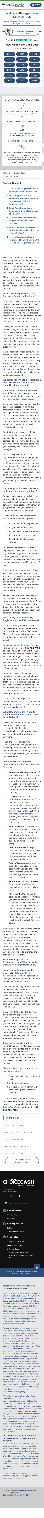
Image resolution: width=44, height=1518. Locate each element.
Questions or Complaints (15, 1241)
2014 (35, 64)
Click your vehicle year (22, 48)
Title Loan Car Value (14, 1153)
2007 (9, 80)
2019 (9, 59)
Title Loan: (8, 767)
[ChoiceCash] (18, 1182)
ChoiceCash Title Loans (14, 928)
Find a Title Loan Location (17, 1146)
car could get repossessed (20, 399)
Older (22, 80)
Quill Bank (10, 1228)
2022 (9, 54)
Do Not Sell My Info (9, 1495)
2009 (22, 75)
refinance (31, 515)
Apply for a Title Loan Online (18, 1132)
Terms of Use (11, 1218)
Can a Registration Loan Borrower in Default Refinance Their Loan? (23, 211)
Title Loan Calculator (14, 1125)
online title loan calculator (19, 653)
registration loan (11, 315)
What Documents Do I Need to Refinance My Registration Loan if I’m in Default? (24, 230)
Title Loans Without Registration (17, 1252)
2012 (22, 70)
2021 (22, 54)
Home (15, 21)
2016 (9, 64)
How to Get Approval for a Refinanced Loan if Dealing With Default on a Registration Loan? (24, 240)
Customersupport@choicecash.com (24, 1490)
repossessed (16, 375)
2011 (35, 70)
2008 (34, 75)
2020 (34, 54)
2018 (22, 59)
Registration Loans (13, 1249)
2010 (9, 75)
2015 (22, 64)
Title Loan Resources (26, 21)
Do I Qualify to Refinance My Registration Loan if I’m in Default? (22, 220)
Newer (35, 80)
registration (35, 1004)
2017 (35, 59)
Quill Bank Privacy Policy (15, 1231)
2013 (9, 70)
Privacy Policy (12, 1215)
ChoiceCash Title (30, 286)
